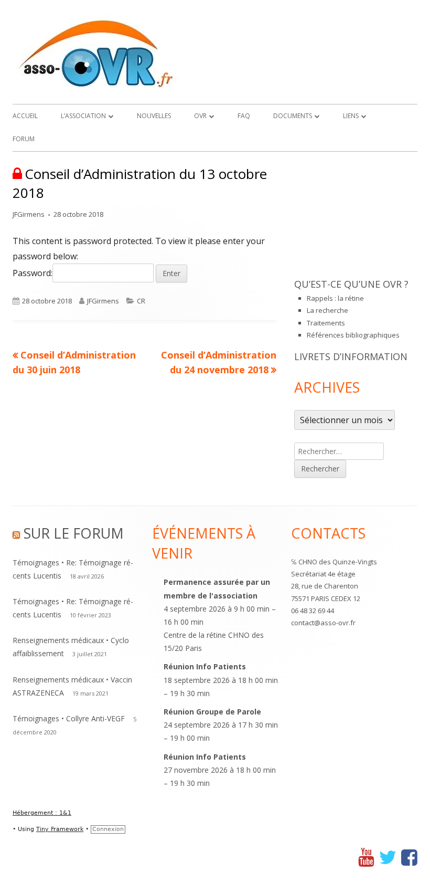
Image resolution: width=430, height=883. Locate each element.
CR (141, 301)
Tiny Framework (59, 829)
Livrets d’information (350, 356)
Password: (32, 273)
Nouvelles (154, 115)
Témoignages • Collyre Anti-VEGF (69, 718)
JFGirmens (29, 214)
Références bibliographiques (353, 335)
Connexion (108, 829)
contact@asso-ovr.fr (323, 622)
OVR (200, 115)
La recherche (327, 310)
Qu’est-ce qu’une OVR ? (351, 284)
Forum (24, 138)
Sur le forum (74, 533)
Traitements (326, 323)
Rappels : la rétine (335, 298)
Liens (351, 115)
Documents (292, 115)
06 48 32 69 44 (312, 610)
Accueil (25, 115)
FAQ (244, 115)
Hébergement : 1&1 (42, 813)
